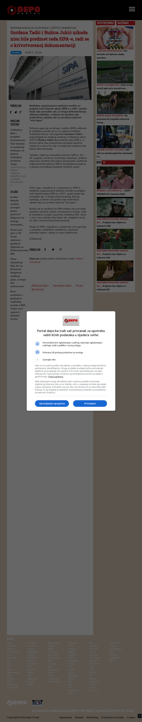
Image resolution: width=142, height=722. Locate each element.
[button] (71, 359)
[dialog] (71, 361)
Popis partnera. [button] (56, 376)
